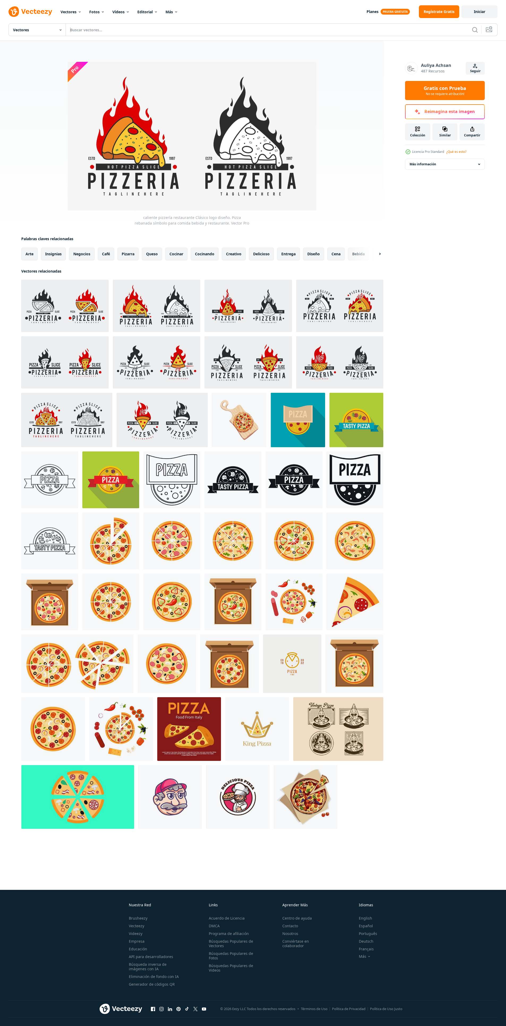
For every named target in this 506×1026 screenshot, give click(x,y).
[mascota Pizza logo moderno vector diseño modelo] (170, 797)
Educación (138, 948)
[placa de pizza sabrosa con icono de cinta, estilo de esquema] (49, 540)
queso (152, 253)
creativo (233, 253)
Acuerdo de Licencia (227, 918)
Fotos (94, 11)
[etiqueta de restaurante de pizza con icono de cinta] (49, 479)
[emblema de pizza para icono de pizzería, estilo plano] (298, 420)
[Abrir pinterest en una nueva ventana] (178, 1009)
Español (366, 925)
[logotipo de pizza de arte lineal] (292, 664)
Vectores (68, 11)
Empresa (136, 941)
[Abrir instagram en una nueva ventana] (161, 1009)
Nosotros (290, 933)
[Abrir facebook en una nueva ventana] (153, 1009)
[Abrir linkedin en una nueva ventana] (170, 1009)
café (106, 253)
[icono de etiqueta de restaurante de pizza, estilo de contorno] (171, 479)
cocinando (204, 253)
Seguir (475, 71)
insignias (53, 253)
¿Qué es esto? (456, 151)
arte (29, 253)
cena (336, 253)
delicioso (261, 253)
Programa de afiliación (229, 933)
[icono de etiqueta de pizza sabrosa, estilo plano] (356, 420)
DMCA (214, 925)
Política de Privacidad (348, 1008)
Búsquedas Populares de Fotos (231, 955)
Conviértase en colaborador (295, 943)
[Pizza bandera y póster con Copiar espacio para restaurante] (189, 729)
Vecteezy (136, 925)
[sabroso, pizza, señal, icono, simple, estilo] (233, 479)
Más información (423, 164)
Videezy (135, 933)
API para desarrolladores (151, 956)
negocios (81, 253)
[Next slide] (375, 254)
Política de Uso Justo (386, 1008)
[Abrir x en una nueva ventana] (195, 1009)
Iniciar (479, 11)
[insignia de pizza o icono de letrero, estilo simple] (355, 479)
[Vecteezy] (30, 11)
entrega (288, 253)
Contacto (290, 925)
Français (366, 948)
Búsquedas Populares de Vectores (231, 943)
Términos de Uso (314, 1008)
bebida (358, 253)
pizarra (128, 253)
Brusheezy (138, 918)
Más (169, 11)
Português (368, 933)
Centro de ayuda (297, 918)
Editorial (145, 11)
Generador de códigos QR (152, 984)
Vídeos (118, 11)
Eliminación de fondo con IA (154, 976)
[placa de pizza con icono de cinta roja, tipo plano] (110, 479)
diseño (313, 253)
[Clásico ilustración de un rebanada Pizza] (338, 729)
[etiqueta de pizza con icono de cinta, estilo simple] (294, 479)
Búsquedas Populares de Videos (231, 968)
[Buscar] (475, 30)
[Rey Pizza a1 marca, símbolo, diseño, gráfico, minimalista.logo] (257, 729)
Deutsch (366, 941)
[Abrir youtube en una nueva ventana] (204, 1009)
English (365, 918)
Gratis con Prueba (445, 90)
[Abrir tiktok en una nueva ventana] (187, 1009)
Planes (373, 11)
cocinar (176, 253)
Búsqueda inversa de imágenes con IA (148, 966)
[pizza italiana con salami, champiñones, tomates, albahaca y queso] (305, 797)
